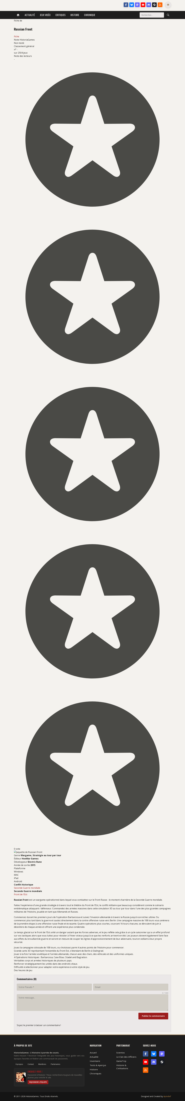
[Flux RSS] (160, 4)
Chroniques (95, 1073)
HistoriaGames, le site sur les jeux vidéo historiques (35, 4)
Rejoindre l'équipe (38, 1082)
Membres (42, 1064)
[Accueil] (18, 15)
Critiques (60, 15)
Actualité (30, 15)
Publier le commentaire (153, 1016)
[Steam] (154, 4)
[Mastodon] (137, 4)
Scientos (120, 1052)
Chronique (89, 15)
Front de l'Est (20, 894)
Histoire (74, 15)
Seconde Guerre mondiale (27, 887)
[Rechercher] (168, 15)
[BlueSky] (153, 1054)
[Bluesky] (131, 4)
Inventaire (95, 1061)
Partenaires (55, 1064)
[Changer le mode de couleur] (168, 5)
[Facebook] (126, 4)
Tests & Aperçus (98, 1065)
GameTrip (121, 1061)
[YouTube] (143, 4)
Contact (31, 1064)
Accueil (93, 1052)
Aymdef (167, 1096)
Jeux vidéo (45, 15)
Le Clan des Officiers (126, 1056)
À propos (19, 1064)
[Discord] (148, 4)
